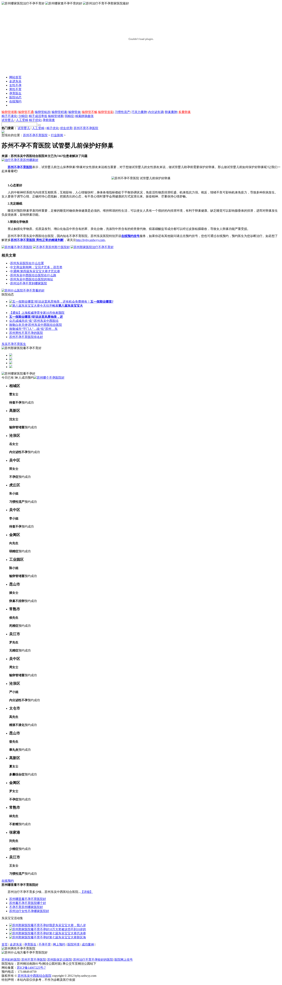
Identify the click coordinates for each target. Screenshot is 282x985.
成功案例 (88, 944)
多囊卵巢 (184, 112)
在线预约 (15, 101)
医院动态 (15, 97)
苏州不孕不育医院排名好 (26, 337)
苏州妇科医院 (11, 959)
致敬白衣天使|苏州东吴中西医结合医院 (35, 324)
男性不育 (15, 89)
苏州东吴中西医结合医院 (34, 975)
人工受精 (22, 120)
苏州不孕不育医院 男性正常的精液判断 (37, 240)
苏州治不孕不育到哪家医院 (28, 283)
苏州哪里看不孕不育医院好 (27, 899)
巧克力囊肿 (139, 112)
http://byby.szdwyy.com (90, 240)
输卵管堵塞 (9, 112)
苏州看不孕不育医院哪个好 (27, 903)
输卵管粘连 (42, 112)
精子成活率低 (38, 116)
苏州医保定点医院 (59, 959)
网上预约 (59, 944)
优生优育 (66, 128)
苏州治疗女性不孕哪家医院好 (29, 911)
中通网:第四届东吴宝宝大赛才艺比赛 (35, 271)
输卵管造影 (105, 112)
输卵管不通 (26, 112)
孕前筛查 (49, 120)
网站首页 (15, 77)
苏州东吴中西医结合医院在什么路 (33, 275)
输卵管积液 (59, 112)
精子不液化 (9, 116)
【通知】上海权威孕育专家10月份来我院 (36, 312)
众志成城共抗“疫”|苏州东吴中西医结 (34, 320)
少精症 (22, 116)
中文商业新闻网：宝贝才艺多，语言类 (36, 267)
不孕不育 (45, 944)
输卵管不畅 (89, 112)
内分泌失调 (155, 112)
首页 (5, 944)
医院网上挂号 (123, 959)
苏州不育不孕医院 (86, 128)
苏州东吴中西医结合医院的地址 (31, 279)
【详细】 (87, 891)
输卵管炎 (74, 112)
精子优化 (35, 120)
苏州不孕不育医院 (35, 135)
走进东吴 (15, 81)
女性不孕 (15, 85)
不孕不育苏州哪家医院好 (26, 907)
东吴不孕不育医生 (14, 344)
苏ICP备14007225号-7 (31, 967)
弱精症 (69, 116)
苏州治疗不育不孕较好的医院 (93, 959)
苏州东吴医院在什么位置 (27, 263)
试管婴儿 (8, 120)
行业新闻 (57, 135)
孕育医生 (15, 93)
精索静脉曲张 (84, 116)
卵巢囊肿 (171, 112)
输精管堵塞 (55, 116)
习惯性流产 (122, 112)
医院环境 (73, 944)
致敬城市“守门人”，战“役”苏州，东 (33, 328)
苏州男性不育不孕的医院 (26, 332)
